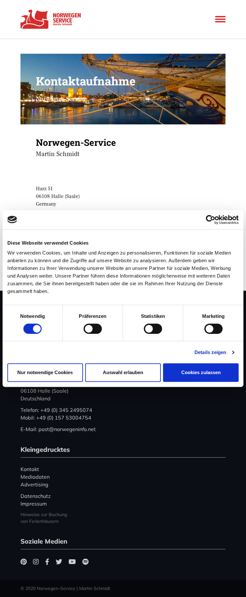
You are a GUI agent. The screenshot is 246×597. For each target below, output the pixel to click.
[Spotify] (85, 562)
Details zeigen (210, 352)
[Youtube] (72, 562)
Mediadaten (35, 477)
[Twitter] (59, 562)
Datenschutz (35, 496)
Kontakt (29, 469)
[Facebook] (47, 562)
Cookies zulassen (201, 372)
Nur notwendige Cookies (45, 372)
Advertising (34, 484)
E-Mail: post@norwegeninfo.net (58, 429)
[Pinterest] (23, 562)
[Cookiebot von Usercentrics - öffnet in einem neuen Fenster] (211, 219)
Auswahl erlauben (123, 372)
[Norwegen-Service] (52, 19)
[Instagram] (36, 562)
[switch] (93, 329)
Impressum (33, 503)
